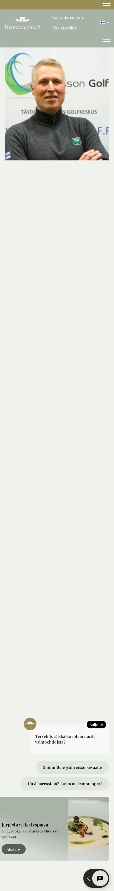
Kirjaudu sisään (67, 17)
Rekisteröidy (64, 28)
